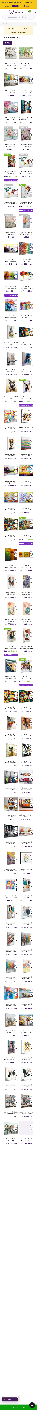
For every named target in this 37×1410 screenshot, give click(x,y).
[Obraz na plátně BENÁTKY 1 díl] (11, 107)
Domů (2, 24)
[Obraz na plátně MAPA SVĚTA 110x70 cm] (11, 191)
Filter (8, 43)
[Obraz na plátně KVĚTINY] (26, 1317)
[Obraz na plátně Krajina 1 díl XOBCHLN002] (26, 443)
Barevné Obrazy (10, 24)
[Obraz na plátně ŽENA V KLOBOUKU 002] (11, 1290)
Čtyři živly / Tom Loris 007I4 (26, 816)
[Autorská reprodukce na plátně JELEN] (26, 386)
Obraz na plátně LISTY (10, 1086)
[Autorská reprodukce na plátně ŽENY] (26, 332)
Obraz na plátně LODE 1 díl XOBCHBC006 (26, 1248)
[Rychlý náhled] (15, 54)
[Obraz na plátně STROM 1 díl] (11, 1263)
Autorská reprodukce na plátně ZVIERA (10, 647)
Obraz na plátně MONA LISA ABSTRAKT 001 (11, 1059)
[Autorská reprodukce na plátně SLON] (26, 723)
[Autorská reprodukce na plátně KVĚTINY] (26, 275)
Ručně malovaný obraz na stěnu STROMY (10, 287)
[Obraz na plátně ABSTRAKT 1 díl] (11, 939)
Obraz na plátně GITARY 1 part (10, 789)
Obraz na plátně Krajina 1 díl (10, 482)
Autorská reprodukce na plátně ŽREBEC (26, 371)
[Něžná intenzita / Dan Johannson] (26, 777)
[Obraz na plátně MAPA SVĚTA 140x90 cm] (26, 161)
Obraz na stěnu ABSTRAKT (10, 1329)
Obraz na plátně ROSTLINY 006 (26, 620)
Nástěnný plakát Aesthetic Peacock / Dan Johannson (11, 897)
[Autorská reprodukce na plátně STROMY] (26, 470)
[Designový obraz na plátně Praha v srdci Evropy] (26, 107)
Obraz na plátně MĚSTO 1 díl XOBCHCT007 (10, 843)
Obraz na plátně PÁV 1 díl (26, 1221)
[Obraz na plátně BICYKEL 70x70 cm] (26, 191)
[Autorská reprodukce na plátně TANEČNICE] (26, 1290)
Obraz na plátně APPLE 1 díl (26, 1194)
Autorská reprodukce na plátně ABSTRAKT (26, 677)
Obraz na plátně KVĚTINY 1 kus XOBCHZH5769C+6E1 (26, 146)
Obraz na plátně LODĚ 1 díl (26, 1005)
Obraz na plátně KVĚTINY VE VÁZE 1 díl (11, 65)
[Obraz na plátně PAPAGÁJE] (26, 53)
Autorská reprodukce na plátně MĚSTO (10, 260)
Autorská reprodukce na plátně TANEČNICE (26, 1302)
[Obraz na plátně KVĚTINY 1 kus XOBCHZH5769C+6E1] (26, 133)
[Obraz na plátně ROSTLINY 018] (26, 581)
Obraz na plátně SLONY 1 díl (10, 1032)
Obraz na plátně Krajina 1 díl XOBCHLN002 (26, 455)
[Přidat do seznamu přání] (15, 50)
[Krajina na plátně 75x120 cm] (11, 161)
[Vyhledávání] (4, 17)
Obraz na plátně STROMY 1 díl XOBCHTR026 (26, 843)
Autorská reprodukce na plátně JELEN (26, 398)
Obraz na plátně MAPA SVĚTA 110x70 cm (10, 203)
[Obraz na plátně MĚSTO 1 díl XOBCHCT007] (11, 831)
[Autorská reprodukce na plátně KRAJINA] (26, 1020)
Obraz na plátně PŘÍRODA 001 (10, 593)
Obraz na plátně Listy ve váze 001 (26, 1275)
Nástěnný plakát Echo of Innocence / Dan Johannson (26, 870)
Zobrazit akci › (24, 6)
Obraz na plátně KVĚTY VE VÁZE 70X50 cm (11, 146)
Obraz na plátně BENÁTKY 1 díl (10, 119)
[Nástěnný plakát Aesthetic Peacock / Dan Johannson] (11, 885)
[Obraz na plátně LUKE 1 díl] (11, 221)
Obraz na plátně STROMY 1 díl (10, 92)
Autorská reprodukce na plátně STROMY (26, 482)
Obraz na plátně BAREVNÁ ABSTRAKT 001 (26, 647)
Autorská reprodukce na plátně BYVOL (10, 428)
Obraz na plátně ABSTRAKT (26, 897)
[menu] (2, 12)
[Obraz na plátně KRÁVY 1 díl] (11, 1182)
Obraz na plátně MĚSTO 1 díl (10, 371)
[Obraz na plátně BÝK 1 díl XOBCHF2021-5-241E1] (11, 1101)
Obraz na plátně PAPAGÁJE (26, 65)
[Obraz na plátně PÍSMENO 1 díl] (11, 1155)
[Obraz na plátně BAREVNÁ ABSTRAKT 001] (26, 635)
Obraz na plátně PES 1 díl (11, 398)
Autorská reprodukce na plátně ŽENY (26, 344)
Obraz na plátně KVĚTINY (26, 1329)
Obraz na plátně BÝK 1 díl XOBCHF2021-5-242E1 (26, 1113)
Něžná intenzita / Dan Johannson (26, 789)
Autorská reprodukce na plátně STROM (10, 1248)
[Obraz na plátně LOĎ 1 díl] (11, 332)
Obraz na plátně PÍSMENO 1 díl (10, 1167)
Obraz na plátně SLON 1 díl (10, 455)
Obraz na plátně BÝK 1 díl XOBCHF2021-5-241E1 (11, 1113)
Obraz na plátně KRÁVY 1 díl (10, 1194)
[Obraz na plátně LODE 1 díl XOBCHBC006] (26, 1236)
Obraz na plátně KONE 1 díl (10, 1140)
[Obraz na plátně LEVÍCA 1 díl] (26, 1047)
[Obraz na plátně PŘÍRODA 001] (11, 581)
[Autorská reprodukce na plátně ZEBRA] (26, 750)
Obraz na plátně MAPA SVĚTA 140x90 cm (26, 173)
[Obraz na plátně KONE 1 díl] (11, 1128)
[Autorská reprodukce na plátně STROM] (11, 1236)
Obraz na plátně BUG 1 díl (11, 1221)
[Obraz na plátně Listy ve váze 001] (26, 1263)
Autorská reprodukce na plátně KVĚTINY (26, 287)
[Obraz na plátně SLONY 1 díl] (11, 1020)
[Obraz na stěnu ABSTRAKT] (11, 1317)
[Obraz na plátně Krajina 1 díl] (11, 470)
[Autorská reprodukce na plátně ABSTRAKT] (26, 665)
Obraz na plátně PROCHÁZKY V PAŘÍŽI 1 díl (11, 870)
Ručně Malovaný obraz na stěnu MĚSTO (26, 92)
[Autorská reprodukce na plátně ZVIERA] (11, 635)
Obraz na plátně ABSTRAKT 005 (10, 677)
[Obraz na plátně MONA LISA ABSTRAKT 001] (11, 1047)
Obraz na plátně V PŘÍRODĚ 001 (11, 620)
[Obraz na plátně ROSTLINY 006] (26, 608)
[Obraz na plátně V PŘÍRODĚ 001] (11, 608)
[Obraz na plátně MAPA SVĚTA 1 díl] (26, 1128)
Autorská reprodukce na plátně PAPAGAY (10, 735)
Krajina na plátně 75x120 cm (11, 173)
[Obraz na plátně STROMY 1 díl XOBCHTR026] (26, 831)
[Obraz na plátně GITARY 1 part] (11, 777)
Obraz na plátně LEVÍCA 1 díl (26, 1059)
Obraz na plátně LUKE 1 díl (10, 233)
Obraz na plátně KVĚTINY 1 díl (26, 317)
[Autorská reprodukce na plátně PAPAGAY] (11, 723)
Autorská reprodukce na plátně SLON (26, 735)
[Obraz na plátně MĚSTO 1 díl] (11, 359)
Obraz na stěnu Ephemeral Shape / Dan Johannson (10, 816)
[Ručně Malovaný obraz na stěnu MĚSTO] (26, 80)
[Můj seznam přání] (35, 12)
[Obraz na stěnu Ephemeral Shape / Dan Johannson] (11, 804)
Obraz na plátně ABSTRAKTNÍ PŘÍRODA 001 (26, 978)
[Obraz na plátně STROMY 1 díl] (11, 80)
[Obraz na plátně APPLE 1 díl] (26, 1182)
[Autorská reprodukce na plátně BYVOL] (11, 416)
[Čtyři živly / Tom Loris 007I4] (26, 804)
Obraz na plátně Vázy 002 (10, 1386)
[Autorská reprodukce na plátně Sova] (11, 750)
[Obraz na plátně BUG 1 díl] (11, 1209)
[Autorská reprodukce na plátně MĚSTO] (11, 248)
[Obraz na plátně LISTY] (11, 1074)
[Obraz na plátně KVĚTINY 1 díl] (26, 305)
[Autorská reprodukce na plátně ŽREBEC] (26, 359)
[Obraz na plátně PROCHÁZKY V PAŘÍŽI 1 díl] (11, 858)
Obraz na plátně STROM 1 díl (10, 1275)
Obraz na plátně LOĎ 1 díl (11, 344)
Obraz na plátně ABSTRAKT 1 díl (10, 951)
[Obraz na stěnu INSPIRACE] (26, 248)
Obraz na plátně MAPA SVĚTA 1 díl (26, 1140)
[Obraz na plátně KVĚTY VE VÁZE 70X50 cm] (11, 133)
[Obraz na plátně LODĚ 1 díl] (26, 993)
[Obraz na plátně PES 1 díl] (11, 386)
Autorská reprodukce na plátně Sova (10, 762)
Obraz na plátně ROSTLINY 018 (26, 593)
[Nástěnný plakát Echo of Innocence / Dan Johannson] (26, 858)
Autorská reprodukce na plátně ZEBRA (26, 762)
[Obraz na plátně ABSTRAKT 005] (11, 665)
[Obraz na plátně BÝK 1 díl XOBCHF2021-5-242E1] (26, 1101)
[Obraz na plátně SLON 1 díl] (11, 443)
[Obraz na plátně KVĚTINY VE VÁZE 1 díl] (11, 53)
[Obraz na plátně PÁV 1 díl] (26, 1209)
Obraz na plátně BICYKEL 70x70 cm (26, 203)
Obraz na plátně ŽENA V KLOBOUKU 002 (11, 1302)
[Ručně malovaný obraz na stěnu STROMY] (11, 275)
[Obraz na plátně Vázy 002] (11, 1374)
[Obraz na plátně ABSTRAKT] (26, 885)
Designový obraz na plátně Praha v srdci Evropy (26, 119)
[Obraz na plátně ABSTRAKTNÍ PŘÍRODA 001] (26, 966)
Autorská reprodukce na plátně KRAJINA (26, 1032)
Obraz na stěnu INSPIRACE (26, 260)
